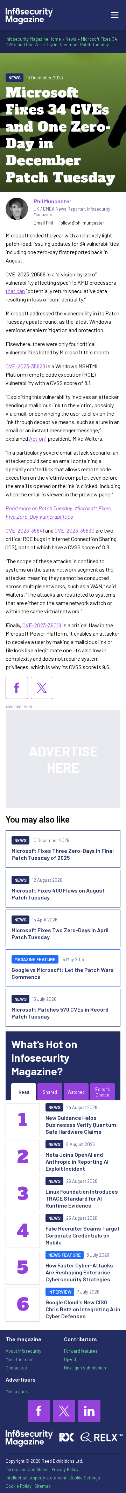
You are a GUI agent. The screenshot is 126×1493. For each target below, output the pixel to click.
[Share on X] (42, 688)
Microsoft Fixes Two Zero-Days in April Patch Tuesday (60, 933)
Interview (59, 1292)
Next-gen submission (85, 1367)
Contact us (16, 1367)
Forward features (81, 1351)
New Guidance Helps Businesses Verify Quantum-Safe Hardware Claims (82, 1124)
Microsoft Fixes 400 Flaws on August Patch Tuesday (58, 894)
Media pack (17, 1391)
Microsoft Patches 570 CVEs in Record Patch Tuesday (60, 1013)
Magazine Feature (35, 959)
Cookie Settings (84, 1477)
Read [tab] (24, 1092)
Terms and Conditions (27, 1469)
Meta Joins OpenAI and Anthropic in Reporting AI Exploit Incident (77, 1161)
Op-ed (70, 1359)
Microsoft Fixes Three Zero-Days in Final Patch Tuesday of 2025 (63, 854)
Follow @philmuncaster (81, 223)
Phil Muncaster (52, 201)
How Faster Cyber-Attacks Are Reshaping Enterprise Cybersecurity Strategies (79, 1272)
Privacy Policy (64, 1469)
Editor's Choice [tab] (102, 1092)
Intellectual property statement (36, 1477)
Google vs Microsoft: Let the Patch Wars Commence (63, 973)
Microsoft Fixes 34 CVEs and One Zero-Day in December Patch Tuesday (61, 41)
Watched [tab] (76, 1092)
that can (15, 291)
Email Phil (43, 223)
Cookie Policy (18, 1486)
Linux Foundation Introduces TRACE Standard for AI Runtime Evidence (82, 1198)
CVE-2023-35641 (25, 530)
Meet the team (20, 1359)
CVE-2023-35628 (25, 366)
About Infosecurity (23, 1351)
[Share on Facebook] (17, 688)
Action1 (38, 438)
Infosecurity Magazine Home (33, 39)
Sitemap (42, 1486)
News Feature (64, 1255)
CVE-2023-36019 (41, 625)
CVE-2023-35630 (74, 530)
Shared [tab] (50, 1092)
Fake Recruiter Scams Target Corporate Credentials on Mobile (83, 1235)
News (70, 39)
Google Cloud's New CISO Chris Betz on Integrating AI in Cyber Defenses (83, 1309)
